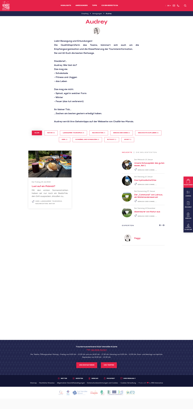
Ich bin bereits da (109, 5)
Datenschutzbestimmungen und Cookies (102, 383)
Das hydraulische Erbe (145, 180)
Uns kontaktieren (86, 365)
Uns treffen (109, 365)
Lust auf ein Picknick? (43, 186)
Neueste (127, 152)
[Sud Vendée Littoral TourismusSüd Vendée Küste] (6, 6)
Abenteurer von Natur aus (147, 212)
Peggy (137, 238)
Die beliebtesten (146, 152)
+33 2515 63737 (98, 350)
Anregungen (82, 5)
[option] (143, 238)
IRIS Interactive (157, 383)
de (168, 6)
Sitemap (33, 383)
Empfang (85, 14)
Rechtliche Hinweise (47, 383)
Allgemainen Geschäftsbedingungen (71, 383)
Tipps (94, 5)
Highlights (66, 5)
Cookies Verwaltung (128, 383)
